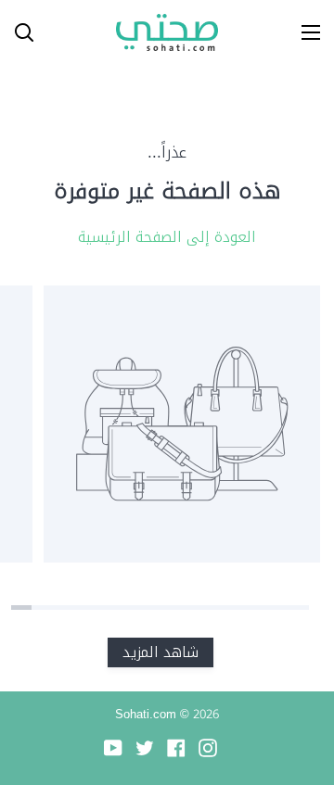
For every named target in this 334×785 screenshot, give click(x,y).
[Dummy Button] (100, 32)
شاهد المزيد (160, 652)
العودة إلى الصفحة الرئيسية (167, 237)
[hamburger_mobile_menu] (304, 32)
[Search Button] (16, 32)
